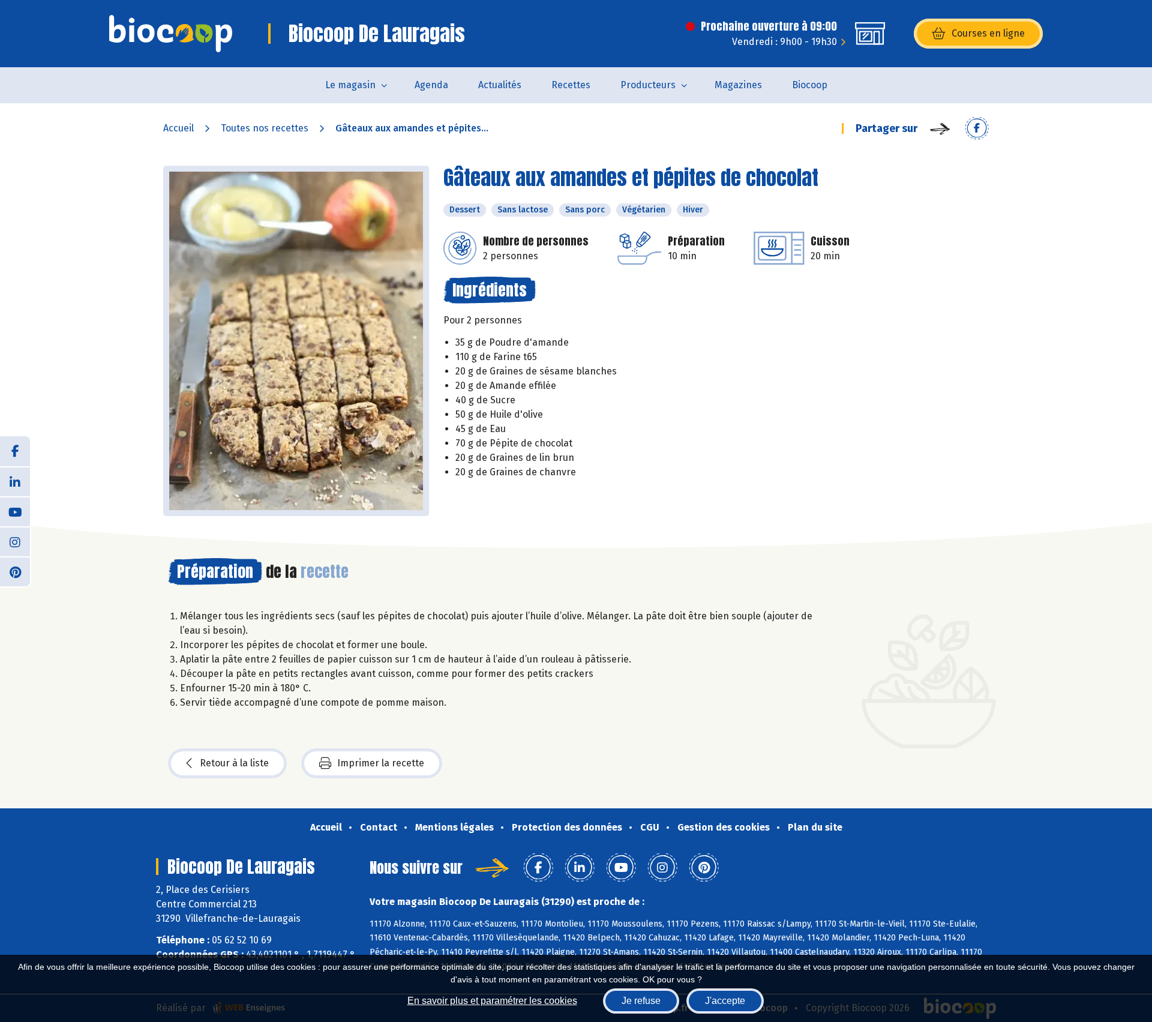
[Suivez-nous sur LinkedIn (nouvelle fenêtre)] (15, 481)
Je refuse (641, 1001)
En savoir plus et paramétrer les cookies (492, 1001)
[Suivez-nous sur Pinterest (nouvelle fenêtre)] (15, 571)
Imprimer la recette (380, 763)
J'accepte (725, 1001)
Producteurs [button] (648, 85)
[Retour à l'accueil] (170, 33)
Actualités (499, 85)
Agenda (431, 85)
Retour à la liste (234, 763)
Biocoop (809, 85)
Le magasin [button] (350, 85)
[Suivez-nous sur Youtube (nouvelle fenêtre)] (15, 511)
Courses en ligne (988, 33)
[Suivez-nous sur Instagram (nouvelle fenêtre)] (15, 541)
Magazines (738, 85)
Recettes (570, 85)
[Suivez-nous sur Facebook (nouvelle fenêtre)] (15, 451)
